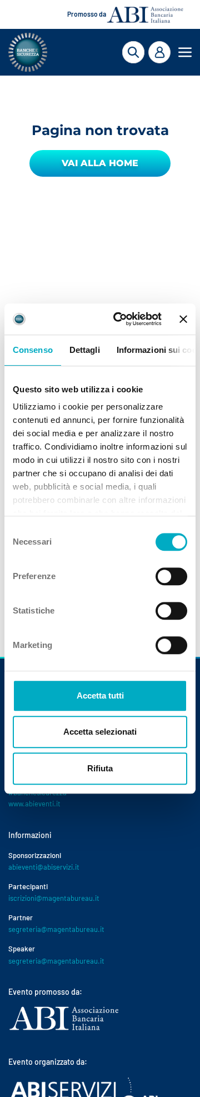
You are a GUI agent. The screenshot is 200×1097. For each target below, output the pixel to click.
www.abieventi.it (34, 803)
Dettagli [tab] (84, 350)
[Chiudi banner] (183, 319)
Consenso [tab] (33, 350)
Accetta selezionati (100, 731)
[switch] (171, 576)
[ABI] (63, 1029)
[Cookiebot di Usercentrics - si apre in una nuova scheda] (119, 319)
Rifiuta (100, 768)
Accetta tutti (100, 695)
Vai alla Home (100, 163)
